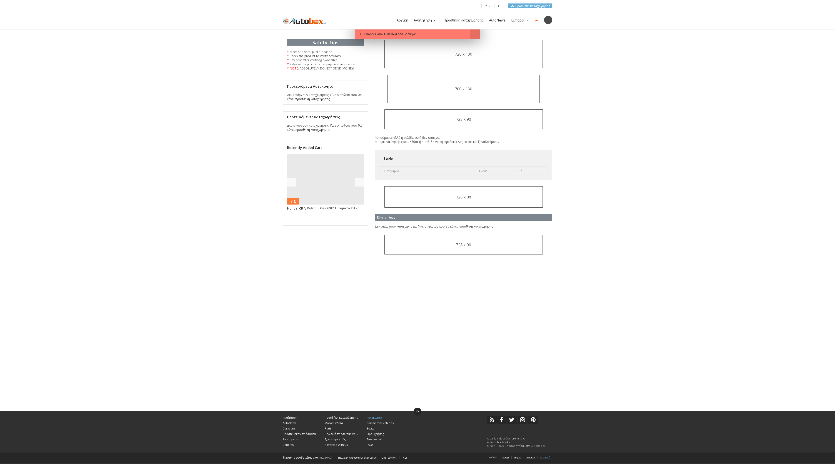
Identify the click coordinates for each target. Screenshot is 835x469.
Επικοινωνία (375, 439)
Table (388, 158)
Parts (328, 428)
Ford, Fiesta (300, 208)
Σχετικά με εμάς (335, 439)
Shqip (505, 457)
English (517, 457)
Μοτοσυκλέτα (334, 423)
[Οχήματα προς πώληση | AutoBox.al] (304, 20)
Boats (370, 428)
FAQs (370, 445)
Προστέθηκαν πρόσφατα (299, 434)
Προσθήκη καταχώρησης (532, 6)
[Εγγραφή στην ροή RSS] (492, 420)
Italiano (530, 457)
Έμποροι (517, 20)
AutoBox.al (538, 446)
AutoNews (497, 20)
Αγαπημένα (290, 439)
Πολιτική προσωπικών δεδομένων (342, 434)
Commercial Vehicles (380, 423)
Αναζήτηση (423, 20)
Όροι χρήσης (375, 434)
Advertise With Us (336, 445)
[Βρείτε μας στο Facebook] (501, 420)
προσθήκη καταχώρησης (312, 99)
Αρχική (402, 20)
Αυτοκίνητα (374, 417)
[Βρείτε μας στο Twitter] (511, 420)
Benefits (288, 445)
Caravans (289, 428)
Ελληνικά (545, 457)
